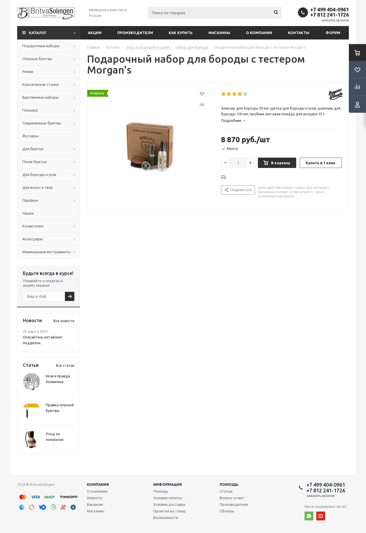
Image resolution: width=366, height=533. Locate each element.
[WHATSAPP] (309, 516)
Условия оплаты (167, 498)
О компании (259, 33)
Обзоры (227, 511)
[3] (234, 94)
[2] (229, 94)
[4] (240, 94)
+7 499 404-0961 (329, 9)
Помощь (229, 484)
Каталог (38, 33)
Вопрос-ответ (232, 498)
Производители (135, 33)
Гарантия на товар (169, 511)
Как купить (181, 33)
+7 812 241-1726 (329, 14)
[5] (245, 94)
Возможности (165, 518)
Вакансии (95, 504)
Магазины (219, 33)
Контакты (298, 33)
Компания (98, 484)
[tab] (233, 120)
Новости (94, 498)
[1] (223, 94)
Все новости (63, 321)
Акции (95, 33)
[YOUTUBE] (320, 516)
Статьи (226, 491)
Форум (333, 33)
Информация (167, 484)
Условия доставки (169, 504)
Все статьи (65, 365)
